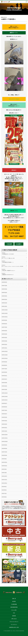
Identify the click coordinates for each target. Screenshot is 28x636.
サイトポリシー (14, 624)
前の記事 (10, 244)
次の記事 (18, 244)
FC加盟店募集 (14, 604)
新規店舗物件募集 (14, 607)
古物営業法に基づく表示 (14, 627)
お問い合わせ (14, 618)
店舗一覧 (14, 598)
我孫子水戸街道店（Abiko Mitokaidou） (14, 9)
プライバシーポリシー (14, 621)
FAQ (14, 612)
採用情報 (14, 615)
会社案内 (14, 601)
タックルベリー (6, 1)
